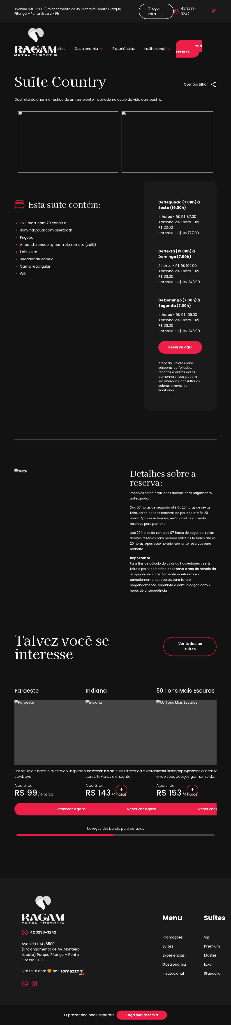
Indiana (96, 690)
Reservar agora (70, 809)
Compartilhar (196, 84)
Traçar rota (154, 11)
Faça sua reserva (189, 48)
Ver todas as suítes (190, 646)
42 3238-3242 (189, 11)
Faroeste (26, 690)
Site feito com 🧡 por (40, 971)
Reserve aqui (180, 347)
